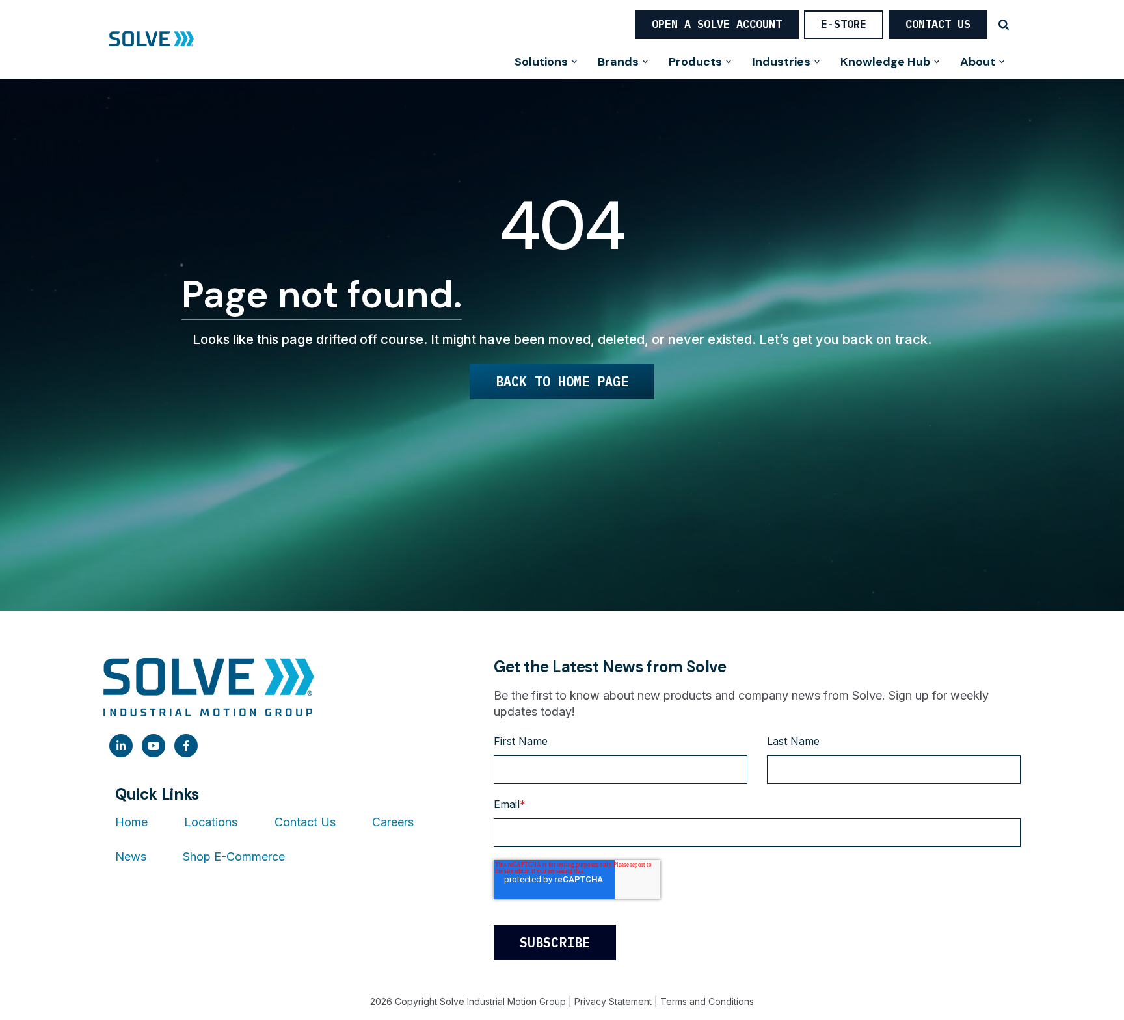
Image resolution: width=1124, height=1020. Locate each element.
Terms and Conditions (707, 1001)
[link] (121, 745)
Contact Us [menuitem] (305, 822)
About (977, 63)
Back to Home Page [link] (562, 381)
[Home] (151, 39)
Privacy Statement (613, 1001)
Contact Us (937, 24)
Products (695, 63)
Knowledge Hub (885, 63)
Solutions (541, 63)
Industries (781, 63)
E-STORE (843, 24)
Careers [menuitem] (393, 822)
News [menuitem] (130, 856)
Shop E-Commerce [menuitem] (234, 856)
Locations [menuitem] (210, 822)
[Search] (1003, 24)
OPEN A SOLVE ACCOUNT (717, 24)
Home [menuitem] (131, 822)
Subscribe (555, 942)
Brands (618, 63)
